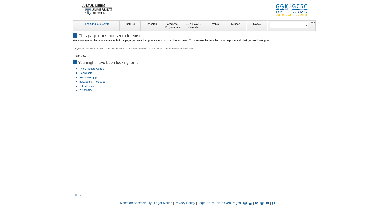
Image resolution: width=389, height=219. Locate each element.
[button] (313, 23)
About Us (130, 23)
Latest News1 (87, 86)
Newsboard (85, 72)
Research (151, 23)
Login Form (206, 203)
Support (235, 23)
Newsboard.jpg (88, 77)
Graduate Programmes (172, 25)
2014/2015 (85, 90)
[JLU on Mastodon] (262, 203)
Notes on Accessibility (136, 203)
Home (79, 195)
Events (215, 23)
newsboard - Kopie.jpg (92, 81)
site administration (184, 48)
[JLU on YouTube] (268, 203)
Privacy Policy (185, 203)
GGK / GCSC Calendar (193, 25)
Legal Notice (163, 203)
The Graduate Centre (97, 23)
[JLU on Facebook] (273, 203)
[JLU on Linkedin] (251, 203)
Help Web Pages (228, 203)
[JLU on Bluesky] (257, 203)
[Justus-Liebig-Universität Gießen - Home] (97, 10)
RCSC (257, 23)
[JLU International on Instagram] (245, 203)
